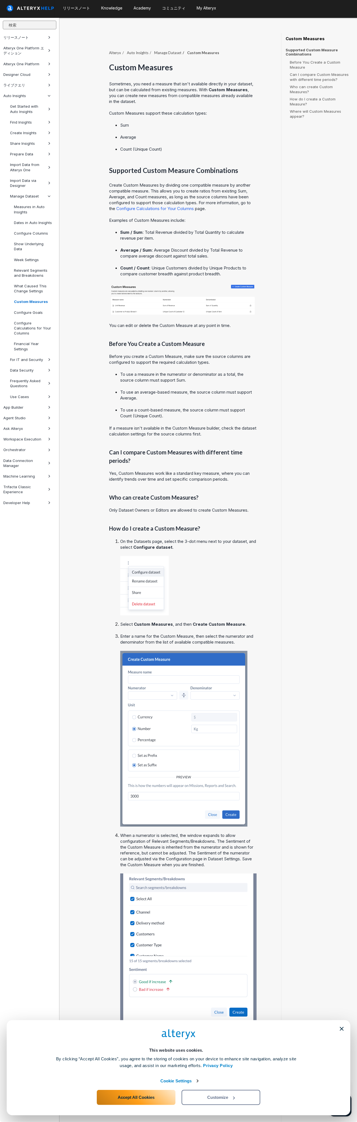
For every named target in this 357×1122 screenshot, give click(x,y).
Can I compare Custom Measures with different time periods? (319, 77)
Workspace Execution (22, 439)
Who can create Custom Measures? (311, 89)
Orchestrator (14, 449)
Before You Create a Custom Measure (315, 64)
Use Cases (19, 396)
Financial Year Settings (26, 346)
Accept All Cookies (136, 1097)
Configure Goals (28, 312)
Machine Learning (19, 476)
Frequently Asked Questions (25, 383)
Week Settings (26, 259)
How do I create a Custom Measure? (313, 101)
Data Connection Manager (18, 463)
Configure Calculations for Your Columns (32, 328)
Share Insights (22, 143)
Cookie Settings (176, 1080)
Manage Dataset (24, 196)
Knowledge (111, 8)
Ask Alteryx (13, 428)
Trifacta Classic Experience (17, 489)
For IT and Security (26, 359)
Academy (142, 8)
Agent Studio (14, 418)
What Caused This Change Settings (30, 288)
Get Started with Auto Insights (24, 109)
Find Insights (21, 122)
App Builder (13, 407)
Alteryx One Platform (21, 64)
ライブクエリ (14, 85)
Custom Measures (31, 301)
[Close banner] (342, 1029)
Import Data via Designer (23, 183)
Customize (217, 1097)
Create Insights (23, 133)
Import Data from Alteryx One (24, 167)
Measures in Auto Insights (29, 209)
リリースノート (16, 37)
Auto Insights (14, 95)
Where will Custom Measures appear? (315, 114)
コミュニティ (173, 8)
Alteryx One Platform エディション (23, 50)
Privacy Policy (218, 1065)
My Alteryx (206, 8)
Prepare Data (21, 154)
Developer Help (16, 502)
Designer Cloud (16, 74)
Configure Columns (31, 233)
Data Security (21, 370)
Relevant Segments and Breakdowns (30, 273)
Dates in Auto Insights (33, 222)
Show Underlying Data (29, 246)
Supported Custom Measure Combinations (312, 52)
